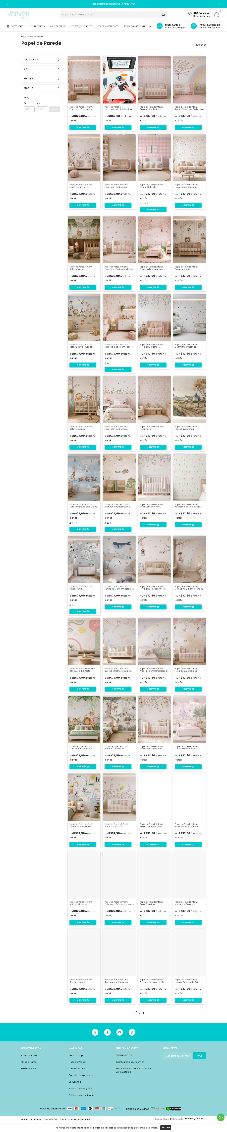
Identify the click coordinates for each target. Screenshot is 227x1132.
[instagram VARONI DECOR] (95, 1032)
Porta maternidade (108, 26)
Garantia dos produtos (81, 1075)
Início (23, 36)
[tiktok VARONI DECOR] (132, 1032)
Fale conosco (28, 1068)
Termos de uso (77, 1068)
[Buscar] (163, 15)
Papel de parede (58, 26)
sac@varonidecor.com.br (130, 1062)
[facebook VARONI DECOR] (107, 1032)
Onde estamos (29, 1062)
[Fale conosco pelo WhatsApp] (221, 1117)
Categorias (17, 26)
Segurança (75, 1081)
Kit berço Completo (81, 26)
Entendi (166, 1128)
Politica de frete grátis (80, 1088)
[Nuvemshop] (195, 1120)
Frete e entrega (77, 1062)
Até (38, 103)
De (25, 103)
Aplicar (54, 109)
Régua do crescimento (136, 26)
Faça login (204, 13)
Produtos (39, 26)
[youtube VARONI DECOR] (119, 1032)
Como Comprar (77, 1055)
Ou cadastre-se (201, 16)
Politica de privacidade (81, 1095)
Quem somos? (29, 1055)
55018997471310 (124, 1055)
